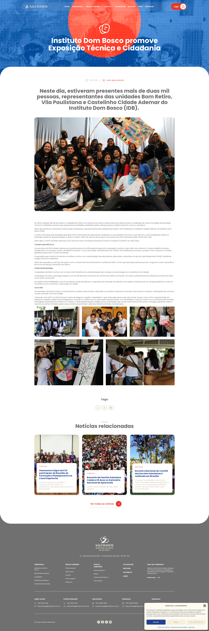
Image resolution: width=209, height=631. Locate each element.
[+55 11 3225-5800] (93, 603)
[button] (205, 606)
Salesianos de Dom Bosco (40, 569)
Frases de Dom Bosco (101, 577)
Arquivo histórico (99, 570)
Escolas (68, 575)
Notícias (127, 568)
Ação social (69, 572)
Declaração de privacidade (179, 627)
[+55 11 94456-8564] (123, 603)
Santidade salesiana (41, 580)
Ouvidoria (127, 572)
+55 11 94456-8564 (131, 603)
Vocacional (128, 564)
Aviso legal (191, 627)
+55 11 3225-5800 (101, 603)
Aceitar (156, 622)
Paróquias (68, 582)
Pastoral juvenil (70, 568)
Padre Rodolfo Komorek (42, 584)
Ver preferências (196, 622)
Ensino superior (70, 579)
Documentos (98, 581)
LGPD (125, 576)
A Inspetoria (38, 577)
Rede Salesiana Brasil (41, 573)
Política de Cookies (163, 627)
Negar (176, 622)
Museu (96, 574)
